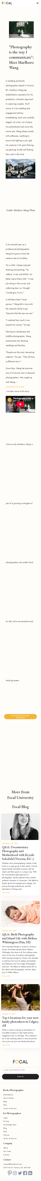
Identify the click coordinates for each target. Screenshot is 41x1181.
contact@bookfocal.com (12, 1164)
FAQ (5, 1105)
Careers (6, 1155)
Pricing (6, 1121)
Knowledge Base (9, 1125)
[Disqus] (20, 758)
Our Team (7, 1151)
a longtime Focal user (15, 386)
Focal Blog (20, 806)
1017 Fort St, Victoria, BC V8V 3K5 (16, 1167)
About (5, 1148)
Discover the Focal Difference (20, 717)
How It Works (8, 1098)
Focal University (20, 797)
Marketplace (8, 1095)
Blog (5, 1101)
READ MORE (6, 892)
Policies (6, 1135)
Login (5, 1118)
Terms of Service (10, 1108)
